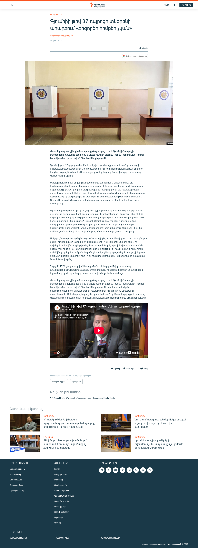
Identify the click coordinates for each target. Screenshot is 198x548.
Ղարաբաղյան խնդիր (64, 496)
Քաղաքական (60, 474)
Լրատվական (16, 479)
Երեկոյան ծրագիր (18, 490)
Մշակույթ (58, 517)
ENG (166, 5)
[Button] (143, 48)
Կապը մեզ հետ (62, 538)
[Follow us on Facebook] (102, 470)
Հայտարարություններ (110, 538)
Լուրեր (57, 469)
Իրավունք (56, 14)
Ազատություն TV (17, 469)
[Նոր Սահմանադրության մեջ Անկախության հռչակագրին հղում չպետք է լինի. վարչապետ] (116, 422)
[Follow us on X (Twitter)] (108, 470)
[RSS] (136, 470)
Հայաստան (48, 416)
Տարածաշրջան (61, 501)
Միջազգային (60, 506)
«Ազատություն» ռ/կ (18, 538)
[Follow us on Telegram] (122, 470)
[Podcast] (143, 470)
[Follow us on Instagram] (129, 470)
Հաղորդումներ (16, 485)
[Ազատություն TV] (175, 5)
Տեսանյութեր (15, 474)
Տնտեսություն (60, 485)
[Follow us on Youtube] (115, 470)
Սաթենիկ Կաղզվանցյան (61, 35)
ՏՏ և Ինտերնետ (61, 512)
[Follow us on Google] (150, 470)
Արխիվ (57, 522)
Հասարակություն (62, 490)
